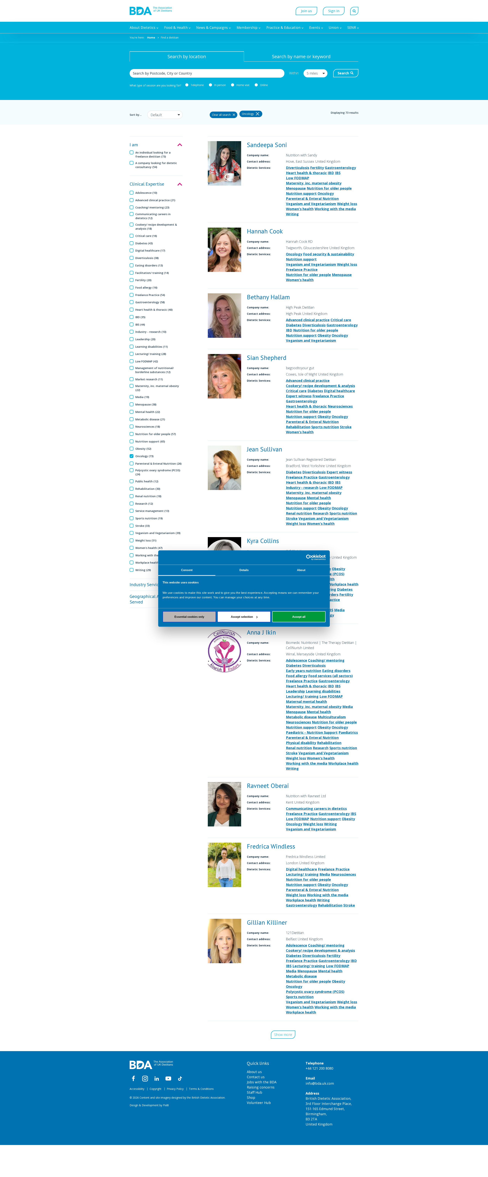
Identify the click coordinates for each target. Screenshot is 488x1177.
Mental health (319, 498)
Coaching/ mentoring (326, 660)
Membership (247, 27)
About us (254, 1071)
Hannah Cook (265, 231)
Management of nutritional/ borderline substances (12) (154, 370)
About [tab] (301, 569)
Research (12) (144, 503)
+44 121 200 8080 (319, 1068)
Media (339, 610)
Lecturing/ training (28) (150, 354)
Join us (306, 11)
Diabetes (293, 325)
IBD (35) (140, 317)
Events (314, 27)
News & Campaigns (212, 27)
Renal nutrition (299, 513)
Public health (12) (146, 481)
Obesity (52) (143, 449)
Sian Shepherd (266, 357)
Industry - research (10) (150, 332)
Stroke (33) (142, 526)
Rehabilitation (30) (147, 489)
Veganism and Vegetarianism (311, 203)
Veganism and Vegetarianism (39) (157, 533)
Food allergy (296, 675)
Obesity (324, 335)
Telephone (197, 85)
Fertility (317, 167)
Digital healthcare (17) (150, 250)
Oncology (326, 193)
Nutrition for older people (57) (155, 434)
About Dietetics (142, 27)
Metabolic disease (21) (150, 419)
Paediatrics (348, 732)
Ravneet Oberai (268, 785)
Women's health (300, 209)
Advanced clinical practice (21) (155, 200)
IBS (337, 173)
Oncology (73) (144, 456)
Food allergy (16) (146, 287)
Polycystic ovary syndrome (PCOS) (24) (157, 472)
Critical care (341, 320)
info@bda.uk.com (320, 1083)
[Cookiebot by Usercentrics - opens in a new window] (309, 557)
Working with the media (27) (154, 555)
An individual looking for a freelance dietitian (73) (153, 154)
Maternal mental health (306, 701)
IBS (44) (140, 324)
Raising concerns (260, 1087)
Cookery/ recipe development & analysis (320, 385)
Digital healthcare (339, 391)
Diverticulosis (297, 167)
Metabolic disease (301, 717)
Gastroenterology (340, 167)
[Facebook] (133, 1078)
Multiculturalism (332, 717)
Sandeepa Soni (267, 145)
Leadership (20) (145, 339)
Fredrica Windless (271, 846)
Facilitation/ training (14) (152, 273)
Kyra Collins (263, 541)
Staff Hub (254, 1092)
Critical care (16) (146, 236)
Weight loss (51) (145, 540)
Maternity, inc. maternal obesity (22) (157, 388)
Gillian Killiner (267, 922)
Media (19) (142, 397)
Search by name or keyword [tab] (301, 56)
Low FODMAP (297, 178)
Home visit (243, 85)
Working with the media (335, 209)
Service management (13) (152, 511)
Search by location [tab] (187, 56)
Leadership (295, 691)
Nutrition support (301, 193)
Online (264, 85)
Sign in (333, 11)
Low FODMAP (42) (146, 361)
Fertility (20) (143, 280)
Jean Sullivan (264, 449)
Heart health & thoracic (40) (154, 309)
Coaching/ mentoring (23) (152, 207)
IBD (331, 173)
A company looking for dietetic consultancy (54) (156, 165)
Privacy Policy (175, 1089)
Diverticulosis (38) (147, 258)
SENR (351, 27)
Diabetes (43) (144, 243)
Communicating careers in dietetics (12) (153, 216)
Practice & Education (283, 27)
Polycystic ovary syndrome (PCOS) (315, 991)
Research (320, 513)
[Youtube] (168, 1078)
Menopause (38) (145, 404)
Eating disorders (336, 670)
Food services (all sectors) (330, 675)
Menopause (296, 188)
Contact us (256, 1077)
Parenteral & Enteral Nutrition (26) (158, 463)
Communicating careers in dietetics (316, 808)
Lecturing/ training (302, 696)
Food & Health (176, 27)
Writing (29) (143, 570)
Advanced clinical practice (308, 320)
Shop (251, 1097)
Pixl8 (166, 1105)
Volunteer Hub (259, 1102)
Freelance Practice (302, 269)
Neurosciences (340, 406)
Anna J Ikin (261, 632)
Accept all (298, 616)
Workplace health (343, 584)
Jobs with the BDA (261, 1082)
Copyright (155, 1089)
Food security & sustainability (328, 254)
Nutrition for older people (329, 188)
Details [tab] (244, 569)
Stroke (346, 427)
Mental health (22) (147, 412)
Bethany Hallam (268, 297)
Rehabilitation (298, 427)
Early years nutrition (303, 670)
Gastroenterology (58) (150, 302)
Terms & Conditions (201, 1089)
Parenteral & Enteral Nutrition (312, 198)
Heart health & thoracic (306, 173)
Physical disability (301, 742)
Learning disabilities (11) (151, 346)
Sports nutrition (325, 427)
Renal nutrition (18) (148, 496)
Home (151, 37)
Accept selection (242, 616)
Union (334, 27)
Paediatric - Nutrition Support (312, 732)
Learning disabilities (323, 691)
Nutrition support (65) (150, 441)
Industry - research (302, 487)
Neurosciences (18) (147, 426)
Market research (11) (149, 379)
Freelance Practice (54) (150, 295)
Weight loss (347, 203)
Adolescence (296, 660)
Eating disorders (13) (149, 265)
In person (220, 85)
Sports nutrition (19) (149, 518)
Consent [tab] (187, 569)
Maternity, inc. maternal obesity (313, 183)
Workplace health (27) (149, 562)
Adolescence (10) (146, 193)
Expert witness (298, 396)
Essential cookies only (189, 616)
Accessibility (137, 1089)
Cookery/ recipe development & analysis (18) (156, 226)
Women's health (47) (148, 548)
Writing (292, 214)
